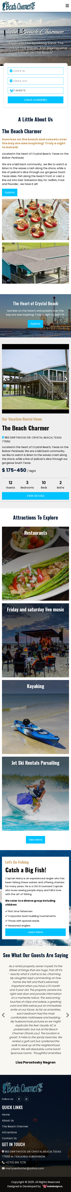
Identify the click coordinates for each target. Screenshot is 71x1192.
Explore (10, 192)
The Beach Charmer (15, 1075)
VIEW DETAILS (35, 496)
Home (6, 1063)
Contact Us (9, 1087)
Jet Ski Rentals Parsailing (35, 763)
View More (35, 840)
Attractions (9, 1081)
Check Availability (35, 100)
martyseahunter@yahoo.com (24, 1117)
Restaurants (35, 533)
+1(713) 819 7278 (15, 1111)
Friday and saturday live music (35, 609)
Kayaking (35, 686)
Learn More (35, 932)
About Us (8, 1069)
